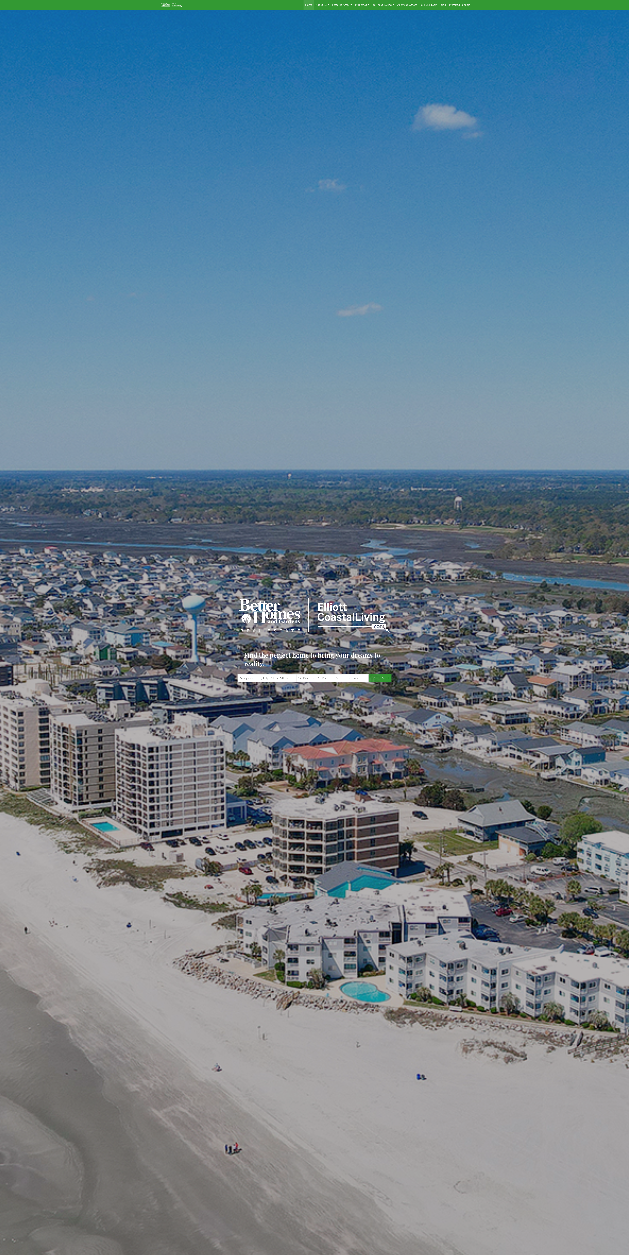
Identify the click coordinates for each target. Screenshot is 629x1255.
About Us (323, 6)
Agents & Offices (407, 5)
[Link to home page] (173, 5)
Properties (363, 6)
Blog (443, 5)
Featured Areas (342, 6)
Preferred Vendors (459, 5)
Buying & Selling (383, 6)
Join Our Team (428, 5)
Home (308, 5)
